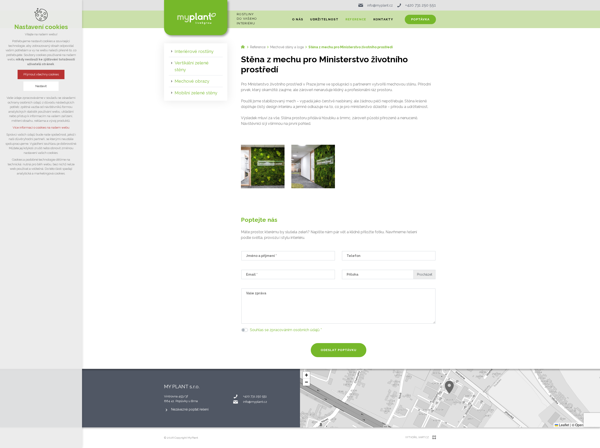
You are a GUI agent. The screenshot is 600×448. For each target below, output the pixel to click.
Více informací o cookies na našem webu (41, 127)
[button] (449, 387)
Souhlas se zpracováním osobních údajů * (286, 330)
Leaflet (563, 424)
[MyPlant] (244, 46)
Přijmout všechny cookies (41, 74)
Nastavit (41, 86)
